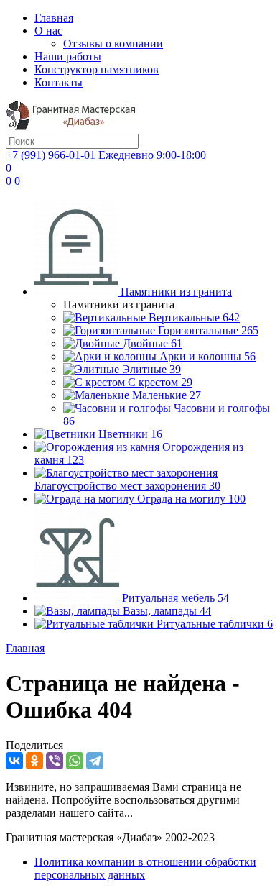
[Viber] (54, 760)
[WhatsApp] (74, 760)
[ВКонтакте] (14, 760)
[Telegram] (94, 760)
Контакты (58, 82)
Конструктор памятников (96, 69)
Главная (53, 18)
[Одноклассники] (34, 760)
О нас (48, 30)
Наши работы (67, 56)
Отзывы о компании (113, 43)
